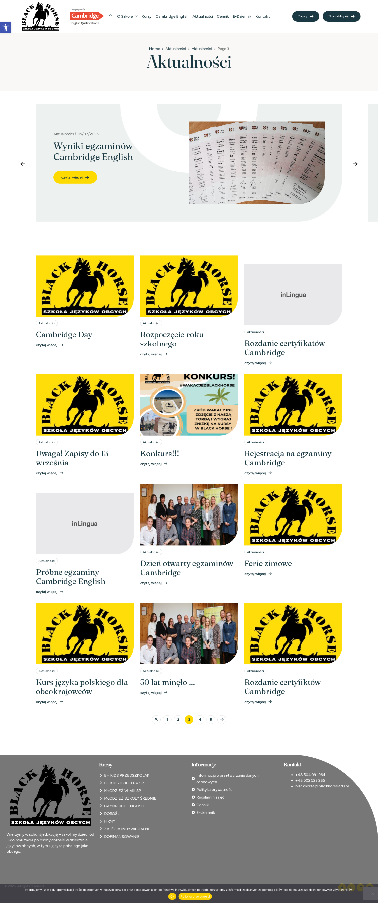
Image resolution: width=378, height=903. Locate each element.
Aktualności (175, 48)
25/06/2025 (88, 134)
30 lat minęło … (167, 682)
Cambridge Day (64, 334)
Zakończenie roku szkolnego (112, 145)
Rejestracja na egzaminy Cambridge (287, 457)
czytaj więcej (72, 166)
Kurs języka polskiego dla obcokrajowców (82, 686)
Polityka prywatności (195, 896)
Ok (172, 896)
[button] (5, 27)
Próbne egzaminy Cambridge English (70, 576)
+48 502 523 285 (310, 780)
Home (154, 48)
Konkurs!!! (159, 453)
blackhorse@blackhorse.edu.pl (322, 786)
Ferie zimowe (268, 563)
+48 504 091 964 (310, 774)
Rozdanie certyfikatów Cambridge (284, 347)
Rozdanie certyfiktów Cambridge (282, 686)
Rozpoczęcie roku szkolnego (172, 339)
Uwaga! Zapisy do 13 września (72, 457)
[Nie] (372, 893)
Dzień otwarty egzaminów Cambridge (186, 567)
